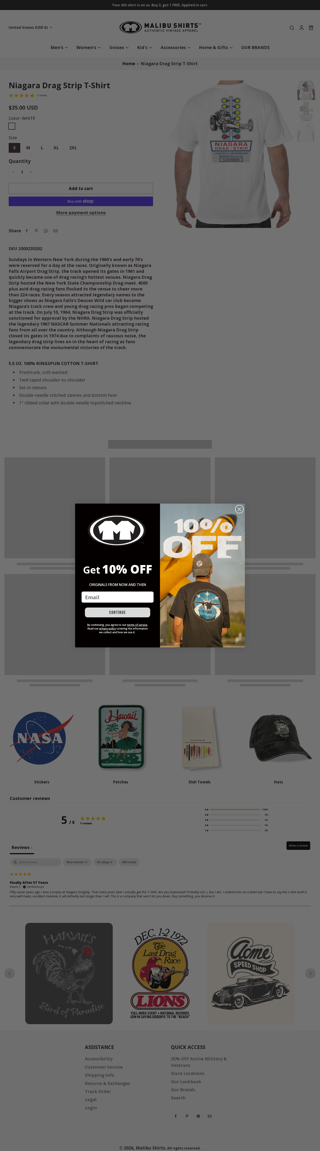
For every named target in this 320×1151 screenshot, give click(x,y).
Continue (117, 612)
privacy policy (107, 628)
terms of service (137, 625)
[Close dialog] (239, 509)
